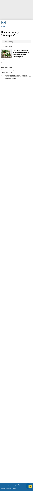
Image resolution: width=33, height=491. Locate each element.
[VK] (10, 22)
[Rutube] (22, 22)
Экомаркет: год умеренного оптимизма (15, 70)
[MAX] (13, 22)
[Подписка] (24, 22)
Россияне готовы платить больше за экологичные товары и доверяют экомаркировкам (21, 53)
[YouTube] (19, 22)
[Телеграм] (7, 22)
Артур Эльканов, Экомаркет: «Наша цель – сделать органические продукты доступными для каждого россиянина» (18, 76)
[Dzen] (16, 22)
